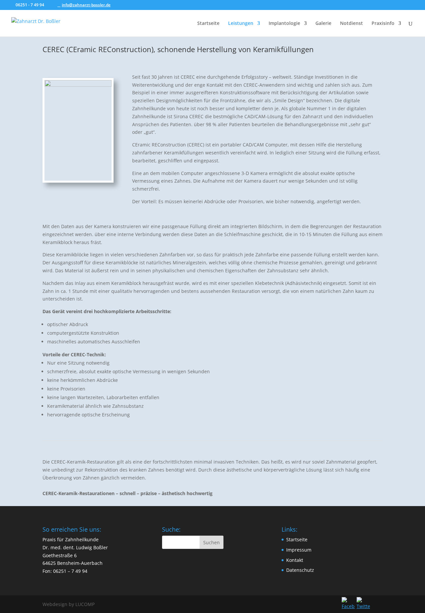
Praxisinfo (383, 23)
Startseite (208, 23)
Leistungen (240, 23)
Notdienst (351, 23)
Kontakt (294, 560)
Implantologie (284, 23)
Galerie (323, 23)
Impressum (298, 550)
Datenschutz (300, 570)
